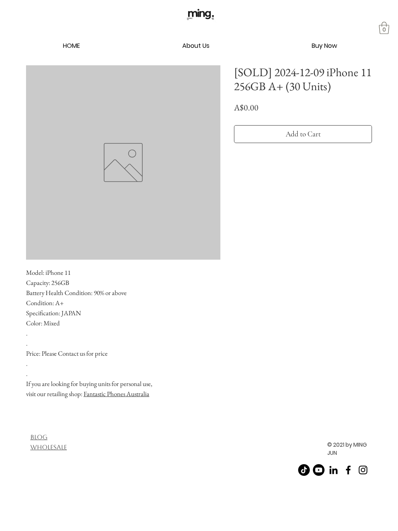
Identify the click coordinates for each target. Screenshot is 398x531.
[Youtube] (319, 470)
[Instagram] (363, 470)
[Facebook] (348, 470)
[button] (196, 45)
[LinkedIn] (333, 470)
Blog (38, 437)
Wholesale (48, 447)
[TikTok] (304, 470)
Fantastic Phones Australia (116, 394)
